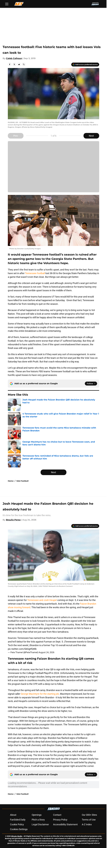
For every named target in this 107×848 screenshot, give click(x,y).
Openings (36, 814)
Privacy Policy (60, 819)
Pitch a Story (38, 819)
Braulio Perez (13, 520)
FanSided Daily (17, 819)
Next (91, 135)
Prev (15, 135)
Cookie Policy (17, 824)
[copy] (24, 64)
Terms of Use (89, 819)
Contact (57, 814)
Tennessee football (35, 273)
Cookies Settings (19, 829)
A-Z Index (87, 824)
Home (11, 481)
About (13, 814)
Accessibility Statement (65, 824)
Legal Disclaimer (40, 824)
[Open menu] (6, 3)
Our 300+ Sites (89, 814)
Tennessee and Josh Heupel (42, 600)
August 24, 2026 (46, 652)
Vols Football (22, 481)
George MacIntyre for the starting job (40, 693)
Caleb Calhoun (14, 58)
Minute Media (16, 836)
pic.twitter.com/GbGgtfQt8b (22, 649)
